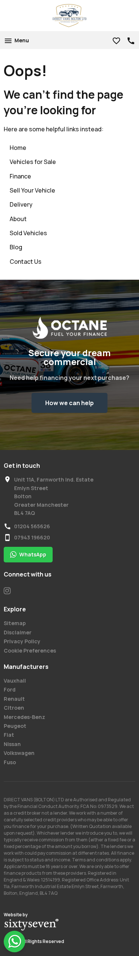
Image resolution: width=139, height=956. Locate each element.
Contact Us (26, 261)
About (18, 219)
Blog (16, 247)
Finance (20, 176)
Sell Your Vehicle (32, 190)
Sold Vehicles (28, 233)
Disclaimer (18, 632)
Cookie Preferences (30, 650)
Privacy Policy (22, 641)
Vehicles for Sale (33, 162)
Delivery (21, 204)
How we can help (69, 403)
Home (18, 148)
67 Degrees (31, 925)
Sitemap (15, 623)
